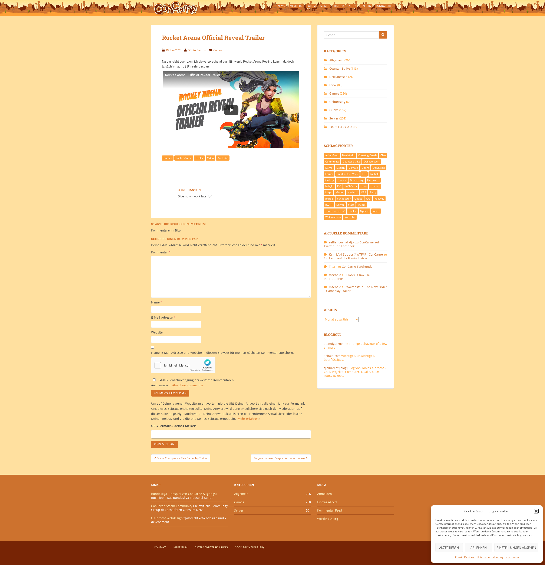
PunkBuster (344, 198)
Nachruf (352, 192)
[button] (536, 511)
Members (296, 6)
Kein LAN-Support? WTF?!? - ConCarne (356, 254)
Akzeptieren (449, 547)
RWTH (329, 205)
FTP (364, 174)
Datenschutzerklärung (490, 557)
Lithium (375, 186)
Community (332, 161)
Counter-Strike (339, 68)
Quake (333, 110)
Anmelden (324, 494)
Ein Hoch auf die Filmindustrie (345, 258)
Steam (362, 205)
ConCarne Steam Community (171, 506)
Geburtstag (337, 102)
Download (379, 168)
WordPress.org (327, 519)
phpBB (329, 198)
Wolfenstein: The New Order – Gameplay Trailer (355, 289)
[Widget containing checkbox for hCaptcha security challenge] (183, 365)
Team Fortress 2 (340, 127)
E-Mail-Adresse (163, 317)
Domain (353, 168)
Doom (365, 168)
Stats (351, 205)
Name (156, 302)
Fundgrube (384, 6)
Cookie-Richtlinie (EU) (249, 547)
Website (157, 332)
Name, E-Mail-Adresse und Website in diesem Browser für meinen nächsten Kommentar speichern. (222, 353)
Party (373, 192)
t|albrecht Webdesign (167, 518)
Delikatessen (338, 77)
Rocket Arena (184, 158)
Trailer (199, 158)
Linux (364, 186)
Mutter (340, 192)
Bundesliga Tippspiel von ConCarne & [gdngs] (184, 494)
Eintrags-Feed (327, 502)
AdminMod (331, 155)
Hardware (373, 180)
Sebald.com (332, 356)
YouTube (223, 158)
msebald (335, 275)
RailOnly (379, 198)
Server (324, 6)
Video (210, 158)
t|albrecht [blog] (336, 368)
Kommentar (161, 252)
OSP (363, 192)
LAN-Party (351, 186)
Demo (329, 168)
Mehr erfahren (248, 419)
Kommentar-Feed (329, 510)
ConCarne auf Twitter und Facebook (351, 244)
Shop (352, 6)
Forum (311, 6)
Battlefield (348, 155)
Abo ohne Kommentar (188, 385)
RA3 (368, 198)
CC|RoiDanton (197, 50)
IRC (339, 186)
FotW (332, 85)
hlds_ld (329, 186)
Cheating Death (367, 155)
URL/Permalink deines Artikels (173, 426)
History (339, 6)
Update (364, 211)
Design (340, 168)
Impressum (512, 557)
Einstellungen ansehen (516, 547)
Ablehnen (478, 547)
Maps (328, 192)
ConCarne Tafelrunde (357, 267)
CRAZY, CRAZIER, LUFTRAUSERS (347, 277)
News (281, 6)
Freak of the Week (347, 174)
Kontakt (160, 547)
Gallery (366, 6)
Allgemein (336, 60)
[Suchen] (383, 35)
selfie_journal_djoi (341, 242)
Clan (383, 155)
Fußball (374, 174)
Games (217, 50)
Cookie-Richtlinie (465, 557)
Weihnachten (333, 217)
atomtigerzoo (333, 344)
